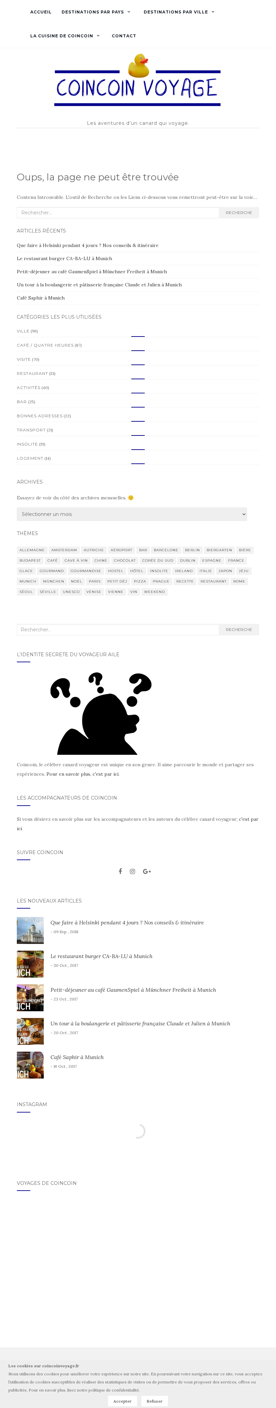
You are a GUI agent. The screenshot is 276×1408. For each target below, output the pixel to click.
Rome (239, 581)
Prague (161, 581)
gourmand (52, 571)
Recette (185, 581)
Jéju (244, 571)
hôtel (136, 571)
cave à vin (76, 560)
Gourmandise (86, 571)
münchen (53, 581)
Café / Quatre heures (45, 345)
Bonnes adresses (40, 415)
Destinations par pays (92, 11)
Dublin (188, 560)
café (52, 560)
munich (28, 581)
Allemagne (32, 550)
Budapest (30, 560)
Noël (76, 581)
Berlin (192, 550)
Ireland (184, 571)
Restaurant (32, 373)
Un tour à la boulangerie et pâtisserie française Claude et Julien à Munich (99, 285)
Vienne (116, 592)
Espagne (211, 560)
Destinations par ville (175, 11)
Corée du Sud (157, 560)
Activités (28, 387)
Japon (225, 571)
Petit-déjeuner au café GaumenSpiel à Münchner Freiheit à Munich (92, 272)
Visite (24, 359)
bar (143, 550)
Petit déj (117, 581)
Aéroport (121, 550)
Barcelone (166, 550)
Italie (206, 571)
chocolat (125, 560)
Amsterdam (64, 550)
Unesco (71, 592)
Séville (48, 592)
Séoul (26, 592)
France (236, 560)
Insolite (27, 444)
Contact (124, 35)
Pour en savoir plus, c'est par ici (82, 774)
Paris (95, 581)
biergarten (219, 550)
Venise (94, 592)
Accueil (41, 11)
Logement (30, 458)
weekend (154, 592)
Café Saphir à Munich (41, 298)
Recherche (239, 212)
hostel (116, 571)
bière (245, 550)
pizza (140, 581)
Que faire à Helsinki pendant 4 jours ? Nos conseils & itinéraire (88, 245)
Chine (101, 560)
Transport (31, 429)
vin (133, 592)
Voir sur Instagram (141, 1152)
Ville (23, 330)
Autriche (94, 550)
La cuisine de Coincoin (61, 35)
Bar (22, 401)
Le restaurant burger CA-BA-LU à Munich (64, 258)
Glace (26, 571)
